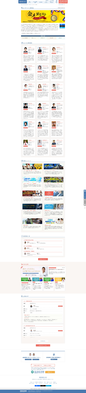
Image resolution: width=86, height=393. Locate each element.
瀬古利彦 (34, 330)
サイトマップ (54, 388)
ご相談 (36, 383)
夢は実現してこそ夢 (58, 283)
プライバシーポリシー (44, 388)
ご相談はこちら (49, 372)
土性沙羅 (44, 84)
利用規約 (47, 0)
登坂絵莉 (30, 84)
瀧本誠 (58, 84)
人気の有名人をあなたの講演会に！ (28, 197)
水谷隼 (29, 47)
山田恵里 (30, 121)
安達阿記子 (45, 140)
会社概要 (31, 388)
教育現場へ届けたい (48, 210)
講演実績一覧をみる (42, 259)
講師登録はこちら (53, 359)
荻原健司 (44, 103)
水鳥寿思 (58, 103)
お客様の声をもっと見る (43, 345)
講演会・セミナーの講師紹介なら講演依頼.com (36, 382)
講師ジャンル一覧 (49, 382)
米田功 (44, 121)
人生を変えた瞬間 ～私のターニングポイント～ (48, 284)
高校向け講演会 (25, 225)
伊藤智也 (58, 121)
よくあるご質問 (51, 0)
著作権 (39, 388)
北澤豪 (34, 305)
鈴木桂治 (58, 65)
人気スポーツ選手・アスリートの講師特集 (29, 183)
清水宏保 (30, 103)
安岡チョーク (59, 140)
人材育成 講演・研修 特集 (48, 197)
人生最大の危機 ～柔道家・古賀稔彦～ (37, 284)
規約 (44, 382)
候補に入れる (25, 53)
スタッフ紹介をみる (27, 359)
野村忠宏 (30, 65)
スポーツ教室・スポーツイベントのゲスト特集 (52, 183)
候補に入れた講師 (31, 383)
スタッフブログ (35, 359)
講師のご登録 (55, 383)
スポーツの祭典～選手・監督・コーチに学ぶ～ (30, 170)
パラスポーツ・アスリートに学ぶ (50, 170)
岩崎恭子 (58, 47)
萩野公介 (44, 47)
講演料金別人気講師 (48, 225)
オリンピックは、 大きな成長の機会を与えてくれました (26, 284)
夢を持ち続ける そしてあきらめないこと (56, 270)
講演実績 (54, 382)
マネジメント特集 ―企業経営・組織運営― (29, 210)
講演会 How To (35, 388)
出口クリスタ (45, 65)
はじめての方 (40, 383)
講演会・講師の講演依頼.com (24, 4)
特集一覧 (30, 4)
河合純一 (30, 140)
